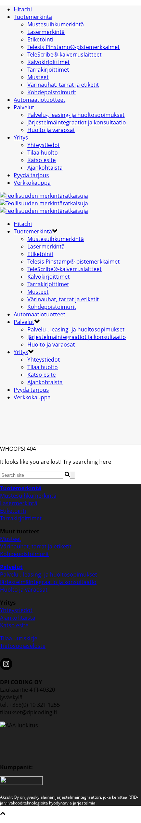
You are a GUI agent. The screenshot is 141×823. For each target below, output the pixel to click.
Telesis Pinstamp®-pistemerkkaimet (73, 47)
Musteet (38, 77)
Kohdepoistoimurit (51, 92)
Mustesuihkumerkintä (55, 24)
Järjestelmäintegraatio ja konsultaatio (48, 582)
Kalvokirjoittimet (48, 62)
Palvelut (24, 107)
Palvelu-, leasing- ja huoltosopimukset (76, 115)
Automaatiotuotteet (39, 100)
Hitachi (23, 9)
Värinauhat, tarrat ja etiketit (63, 84)
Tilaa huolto (42, 152)
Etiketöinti (40, 39)
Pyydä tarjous (31, 175)
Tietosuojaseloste (23, 646)
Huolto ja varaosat (51, 130)
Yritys (21, 137)
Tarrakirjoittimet (48, 69)
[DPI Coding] (44, 203)
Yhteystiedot (43, 145)
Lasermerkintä (46, 32)
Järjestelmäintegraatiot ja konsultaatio (76, 122)
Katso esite (41, 160)
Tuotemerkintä (33, 17)
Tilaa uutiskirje (18, 638)
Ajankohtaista (45, 167)
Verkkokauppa (32, 182)
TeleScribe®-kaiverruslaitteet (64, 54)
